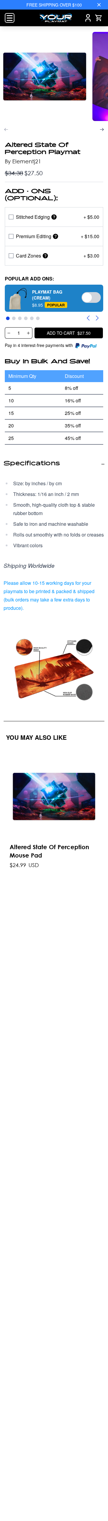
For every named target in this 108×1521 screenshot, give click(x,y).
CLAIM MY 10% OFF (54, 801)
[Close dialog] (103, 693)
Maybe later (54, 811)
